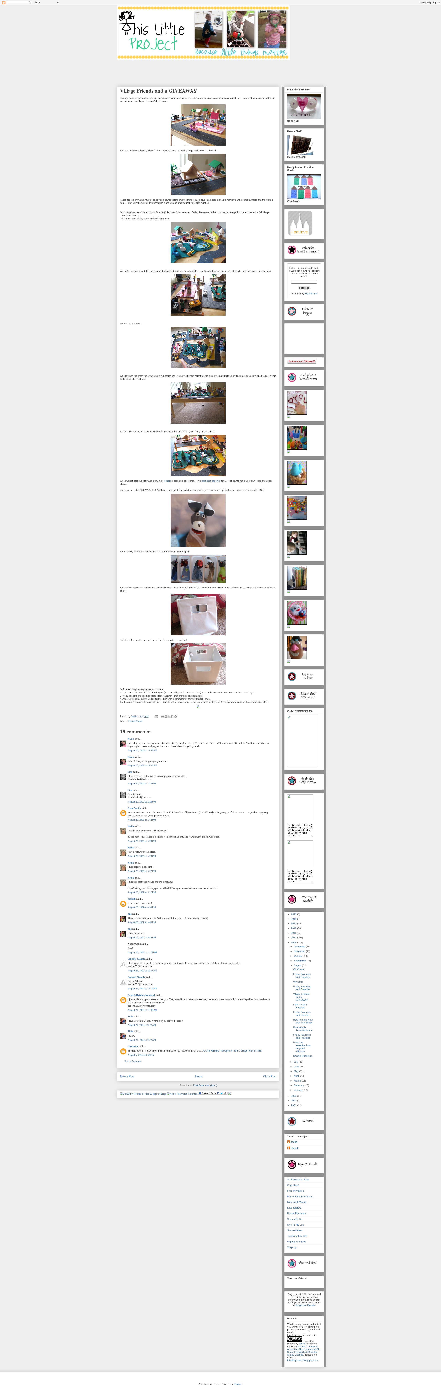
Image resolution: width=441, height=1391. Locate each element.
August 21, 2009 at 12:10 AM (142, 988)
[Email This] (162, 716)
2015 (294, 914)
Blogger (237, 1384)
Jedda (294, 1141)
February (299, 1085)
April (296, 1075)
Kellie (131, 826)
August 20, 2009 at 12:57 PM (142, 750)
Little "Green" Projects (300, 1006)
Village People (135, 721)
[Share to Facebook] (172, 716)
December (300, 946)
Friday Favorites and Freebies (302, 975)
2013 (294, 923)
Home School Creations (300, 1196)
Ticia (130, 1016)
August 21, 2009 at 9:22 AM (142, 1025)
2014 (294, 918)
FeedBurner (311, 293)
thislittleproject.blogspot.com (302, 1360)
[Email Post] (156, 716)
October (298, 956)
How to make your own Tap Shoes (303, 1021)
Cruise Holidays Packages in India (220, 1050)
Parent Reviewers (296, 1213)
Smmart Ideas (294, 1230)
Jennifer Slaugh (136, 959)
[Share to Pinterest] (175, 716)
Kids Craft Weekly (296, 1202)
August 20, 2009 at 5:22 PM (142, 871)
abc (130, 914)
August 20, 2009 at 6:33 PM (142, 907)
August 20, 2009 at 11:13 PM (142, 952)
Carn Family (134, 808)
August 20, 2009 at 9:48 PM (142, 922)
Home (199, 1076)
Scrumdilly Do (294, 1219)
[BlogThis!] (165, 716)
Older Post (269, 1076)
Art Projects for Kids (298, 1179)
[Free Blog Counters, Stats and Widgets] (229, 1094)
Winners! (298, 981)
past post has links (211, 481)
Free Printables (295, 1190)
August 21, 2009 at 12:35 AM (142, 1010)
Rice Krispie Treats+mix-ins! (302, 1029)
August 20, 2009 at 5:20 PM (142, 841)
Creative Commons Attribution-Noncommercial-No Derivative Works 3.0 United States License (303, 1350)
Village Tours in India (251, 1050)
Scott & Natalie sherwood (141, 995)
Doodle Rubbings (302, 1055)
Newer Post (127, 1076)
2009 (294, 942)
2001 (294, 1105)
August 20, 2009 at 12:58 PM (142, 765)
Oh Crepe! (299, 969)
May (296, 1071)
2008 (294, 1096)
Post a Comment (132, 1061)
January (298, 1090)
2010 (294, 937)
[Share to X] (169, 716)
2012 (294, 928)
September (300, 960)
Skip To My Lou (295, 1224)
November (300, 951)
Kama (131, 739)
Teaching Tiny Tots (297, 1236)
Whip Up (291, 1247)
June (297, 1066)
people (167, 481)
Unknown (133, 1046)
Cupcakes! (293, 1185)
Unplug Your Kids (296, 1241)
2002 (294, 1100)
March (297, 1080)
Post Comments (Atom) (205, 1085)
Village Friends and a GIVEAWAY (301, 997)
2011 (294, 933)
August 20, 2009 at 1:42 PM (142, 820)
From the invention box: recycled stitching (302, 1046)
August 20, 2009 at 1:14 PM (142, 783)
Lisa (130, 772)
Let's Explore (294, 1207)
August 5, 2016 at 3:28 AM (141, 1055)
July (296, 1061)
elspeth (132, 899)
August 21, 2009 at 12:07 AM (142, 970)
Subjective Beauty (305, 1305)
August (298, 965)
